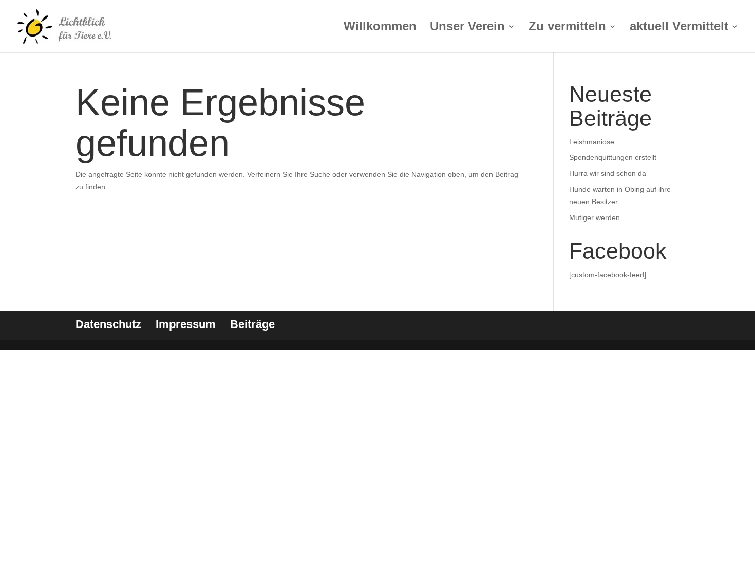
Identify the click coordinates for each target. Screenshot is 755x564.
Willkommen (380, 28)
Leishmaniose (591, 142)
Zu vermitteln (567, 28)
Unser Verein (467, 28)
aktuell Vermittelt (679, 28)
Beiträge (252, 324)
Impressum (186, 324)
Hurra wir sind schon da (607, 173)
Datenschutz (108, 324)
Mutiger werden (594, 217)
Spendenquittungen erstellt (612, 157)
